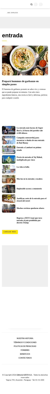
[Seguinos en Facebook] (21, 383)
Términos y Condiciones (25, 342)
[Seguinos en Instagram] (30, 383)
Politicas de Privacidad (25, 346)
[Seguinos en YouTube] (27, 383)
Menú (46, 4)
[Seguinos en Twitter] (24, 383)
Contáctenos (25, 358)
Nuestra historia (25, 338)
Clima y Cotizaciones (27, 4)
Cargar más (10, 232)
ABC (7, 4)
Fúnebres (25, 350)
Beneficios (25, 354)
